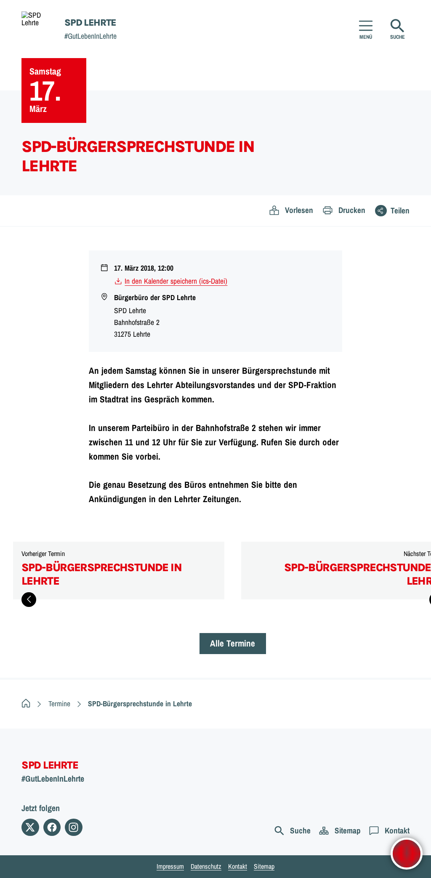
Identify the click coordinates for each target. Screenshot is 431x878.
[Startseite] (25, 703)
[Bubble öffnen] (407, 854)
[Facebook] (52, 827)
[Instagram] (73, 827)
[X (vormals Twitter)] (30, 827)
